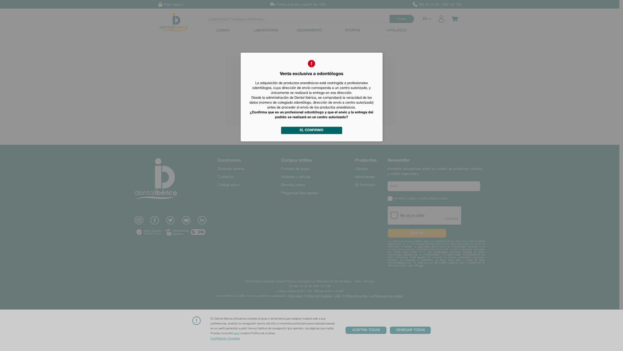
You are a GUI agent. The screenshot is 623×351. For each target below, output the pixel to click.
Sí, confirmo (311, 130)
